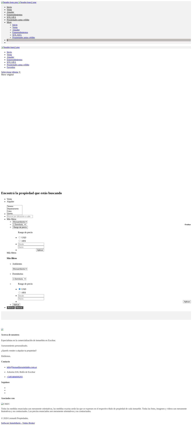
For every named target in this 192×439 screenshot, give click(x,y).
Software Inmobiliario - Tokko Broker (18, 423)
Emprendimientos (14, 14)
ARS (23, 241)
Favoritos (11, 67)
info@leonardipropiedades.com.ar (22, 367)
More (9, 22)
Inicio (9, 7)
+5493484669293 (15, 377)
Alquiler (10, 12)
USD (24, 237)
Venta (9, 9)
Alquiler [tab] (10, 201)
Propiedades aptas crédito (18, 20)
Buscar (11, 308)
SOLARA (11, 17)
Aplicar (40, 250)
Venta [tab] (9, 199)
